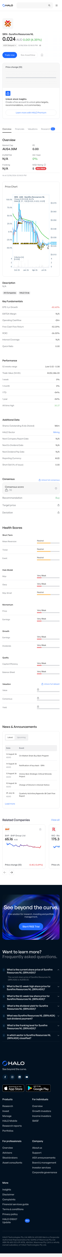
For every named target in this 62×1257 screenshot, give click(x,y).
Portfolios (7, 1130)
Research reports (12, 1125)
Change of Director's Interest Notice (34, 785)
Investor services (41, 1167)
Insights (6, 1189)
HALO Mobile (9, 1120)
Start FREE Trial (31, 926)
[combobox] (9, 45)
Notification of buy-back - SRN (31, 765)
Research (7, 1106)
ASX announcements (43, 1157)
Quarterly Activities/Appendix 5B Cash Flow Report (37, 794)
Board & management (44, 1162)
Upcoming (21, 737)
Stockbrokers (9, 1157)
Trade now (10, 55)
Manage (6, 1115)
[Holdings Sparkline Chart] (31, 78)
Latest (10, 737)
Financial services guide (15, 1204)
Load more (10, 803)
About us (37, 1147)
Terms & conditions (12, 1209)
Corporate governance (44, 1172)
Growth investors (41, 1111)
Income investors (41, 1115)
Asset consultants (12, 1162)
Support (36, 1152)
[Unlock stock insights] (7, 93)
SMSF (35, 1120)
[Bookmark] (42, 55)
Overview (37, 1106)
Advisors (7, 1152)
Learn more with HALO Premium (31, 112)
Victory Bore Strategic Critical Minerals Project (35, 775)
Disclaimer (8, 1194)
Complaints (8, 1199)
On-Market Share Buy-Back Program (34, 756)
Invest (5, 1111)
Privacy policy (10, 1214)
